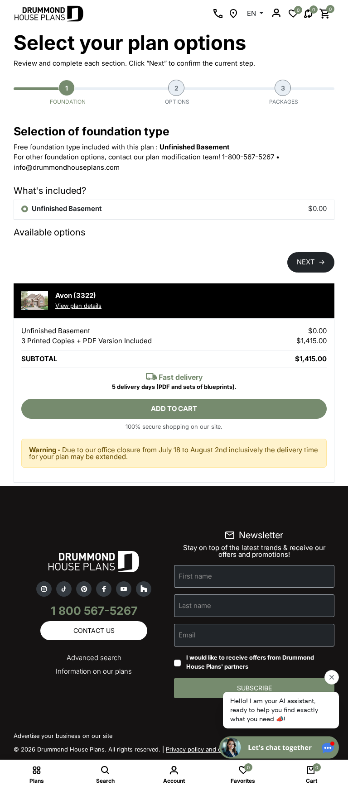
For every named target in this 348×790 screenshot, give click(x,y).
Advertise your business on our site (63, 735)
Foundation (68, 94)
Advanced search (94, 657)
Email (187, 635)
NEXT (311, 262)
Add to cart (174, 408)
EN (252, 13)
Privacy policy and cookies (202, 749)
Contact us (94, 630)
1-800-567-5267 (248, 157)
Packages (283, 94)
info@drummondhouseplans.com (67, 167)
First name (195, 576)
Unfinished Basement (67, 208)
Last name (195, 605)
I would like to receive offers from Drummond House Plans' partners (250, 662)
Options (177, 94)
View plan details (78, 305)
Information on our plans (94, 671)
